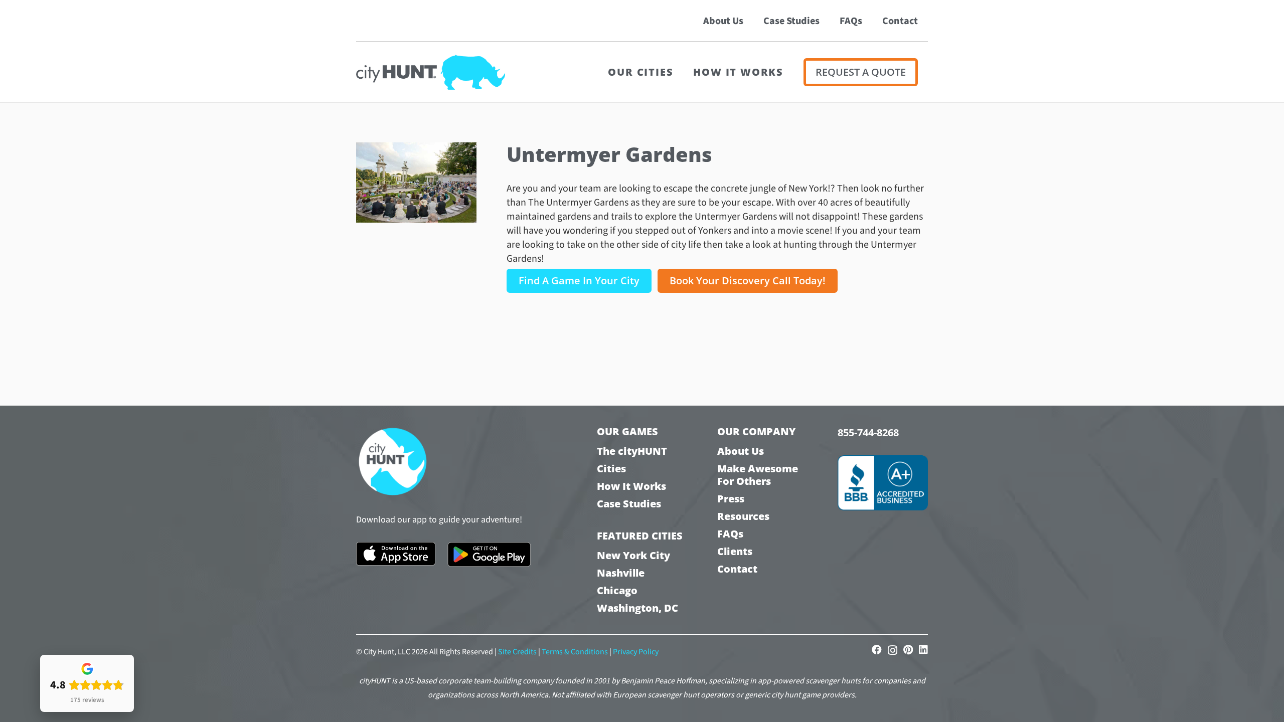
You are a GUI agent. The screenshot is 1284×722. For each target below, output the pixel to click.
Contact (737, 569)
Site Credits (517, 651)
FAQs (730, 533)
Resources (743, 516)
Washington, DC (637, 608)
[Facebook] (877, 650)
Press (730, 498)
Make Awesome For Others (757, 474)
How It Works (631, 486)
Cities (611, 468)
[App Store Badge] (395, 554)
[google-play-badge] (489, 554)
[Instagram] (892, 650)
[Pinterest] (908, 650)
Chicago (617, 590)
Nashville (621, 573)
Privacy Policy (636, 651)
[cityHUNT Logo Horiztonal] (430, 72)
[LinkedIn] (923, 650)
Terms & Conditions (575, 651)
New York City (633, 555)
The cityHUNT (632, 451)
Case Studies (629, 503)
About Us (740, 451)
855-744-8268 (868, 432)
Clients (734, 551)
